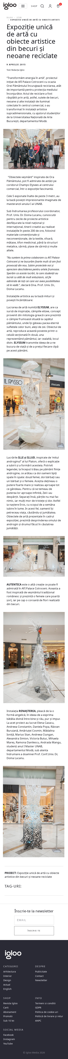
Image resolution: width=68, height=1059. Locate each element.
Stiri (19, 17)
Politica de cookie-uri (46, 1012)
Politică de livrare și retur (49, 1016)
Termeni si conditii (45, 1003)
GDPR (38, 1007)
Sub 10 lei (8, 1020)
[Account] (50, 6)
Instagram (9, 1039)
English (7, 988)
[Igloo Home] (10, 6)
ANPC (38, 1020)
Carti (6, 1007)
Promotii (8, 1016)
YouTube (8, 1043)
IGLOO (10, 17)
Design (7, 980)
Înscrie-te (34, 931)
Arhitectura (9, 971)
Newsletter (41, 980)
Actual (6, 984)
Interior (7, 976)
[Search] (42, 6)
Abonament (9, 1012)
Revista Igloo (10, 1003)
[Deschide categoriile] (23, 6)
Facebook (8, 1034)
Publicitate (41, 971)
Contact (39, 976)
